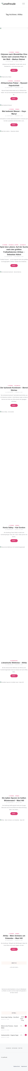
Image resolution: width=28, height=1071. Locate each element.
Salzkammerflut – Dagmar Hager (9, 1035)
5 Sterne (11, 52)
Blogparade (14, 660)
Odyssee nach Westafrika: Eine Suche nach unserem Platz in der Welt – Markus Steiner (14, 56)
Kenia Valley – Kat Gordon (14, 528)
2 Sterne (11, 525)
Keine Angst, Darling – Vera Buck (10, 1017)
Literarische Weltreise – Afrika (14, 663)
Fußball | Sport (13, 244)
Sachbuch (17, 81)
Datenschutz (17, 1066)
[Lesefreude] (8, 3)
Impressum (24, 1066)
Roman (17, 52)
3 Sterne (11, 109)
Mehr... (14, 70)
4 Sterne (10, 81)
